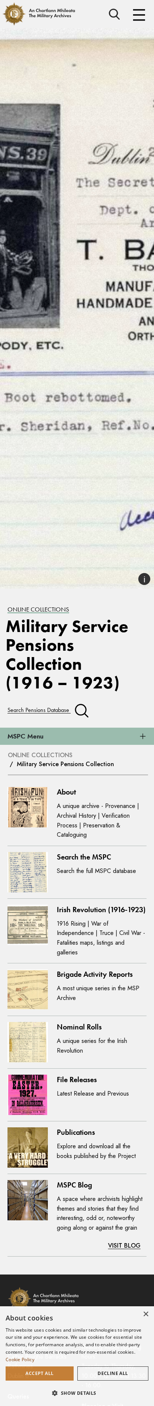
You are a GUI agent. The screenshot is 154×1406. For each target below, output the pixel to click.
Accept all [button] (39, 1373)
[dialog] (77, 1356)
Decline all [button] (113, 1373)
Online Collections (38, 609)
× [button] (145, 1314)
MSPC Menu (25, 736)
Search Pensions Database (39, 710)
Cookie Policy (20, 1359)
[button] (77, 1392)
